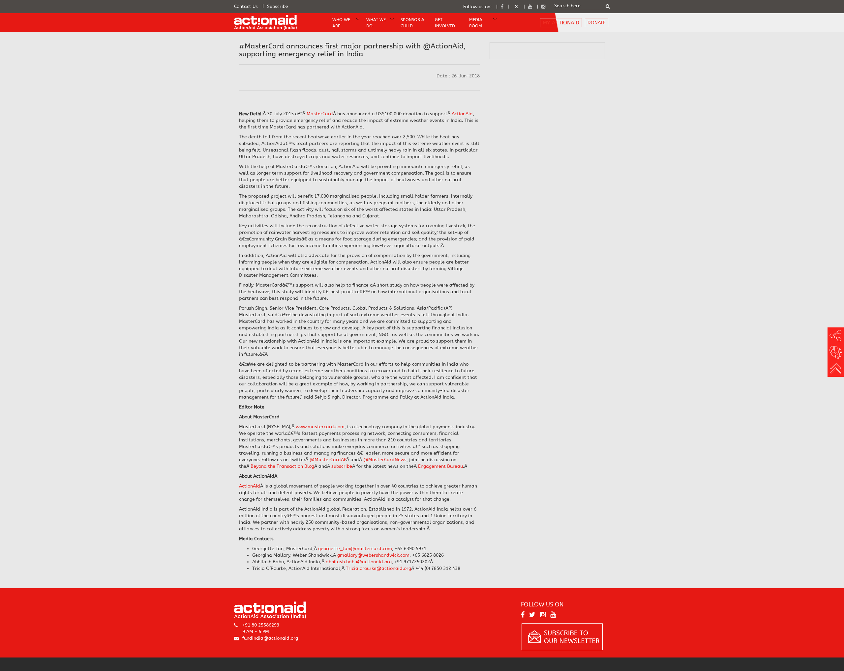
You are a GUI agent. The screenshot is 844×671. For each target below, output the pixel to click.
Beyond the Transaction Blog (282, 466)
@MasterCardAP (328, 459)
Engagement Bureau (440, 466)
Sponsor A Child (412, 22)
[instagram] (543, 7)
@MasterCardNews (385, 459)
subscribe (341, 466)
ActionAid (462, 114)
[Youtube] (530, 7)
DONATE (597, 22)
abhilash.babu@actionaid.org (359, 562)
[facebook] (502, 7)
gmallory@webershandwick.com (373, 555)
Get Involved (445, 22)
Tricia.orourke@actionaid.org (378, 568)
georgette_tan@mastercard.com (355, 548)
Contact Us (246, 6)
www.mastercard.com (320, 427)
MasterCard (320, 114)
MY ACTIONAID (561, 22)
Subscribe (277, 6)
